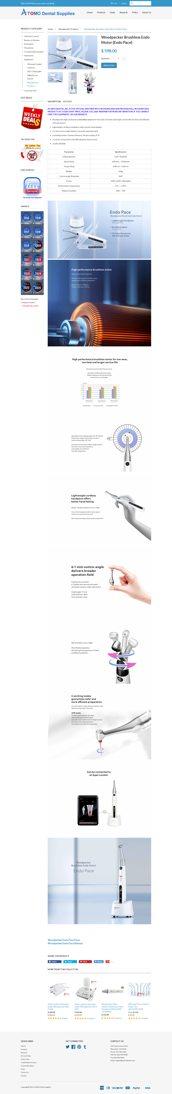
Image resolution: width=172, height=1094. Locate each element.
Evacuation (28, 44)
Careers (24, 1076)
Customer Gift (30, 90)
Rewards (124, 12)
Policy (135, 12)
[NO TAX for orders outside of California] (32, 153)
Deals (112, 12)
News (23, 1069)
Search (23, 1046)
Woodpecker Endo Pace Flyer (64, 939)
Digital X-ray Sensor (32, 77)
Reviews (67, 101)
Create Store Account (28, 1062)
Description (54, 101)
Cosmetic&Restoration (32, 52)
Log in (124, 3)
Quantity (105, 58)
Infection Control (31, 36)
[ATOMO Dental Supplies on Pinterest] (79, 1048)
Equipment (28, 59)
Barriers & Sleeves (32, 40)
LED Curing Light (34, 71)
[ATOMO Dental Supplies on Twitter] (68, 1048)
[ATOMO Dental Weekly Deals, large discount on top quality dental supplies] (32, 117)
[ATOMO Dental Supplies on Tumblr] (85, 1048)
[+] (22, 36)
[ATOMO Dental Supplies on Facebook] (73, 1048)
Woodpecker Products (32, 84)
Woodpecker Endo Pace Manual (65, 943)
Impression (29, 55)
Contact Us (25, 1072)
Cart (115, 3)
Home (90, 12)
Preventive (28, 48)
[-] (22, 59)
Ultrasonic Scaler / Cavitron (34, 66)
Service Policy (26, 1056)
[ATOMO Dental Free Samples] (32, 187)
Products (101, 12)
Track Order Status (27, 1066)
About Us (146, 12)
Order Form (25, 1059)
